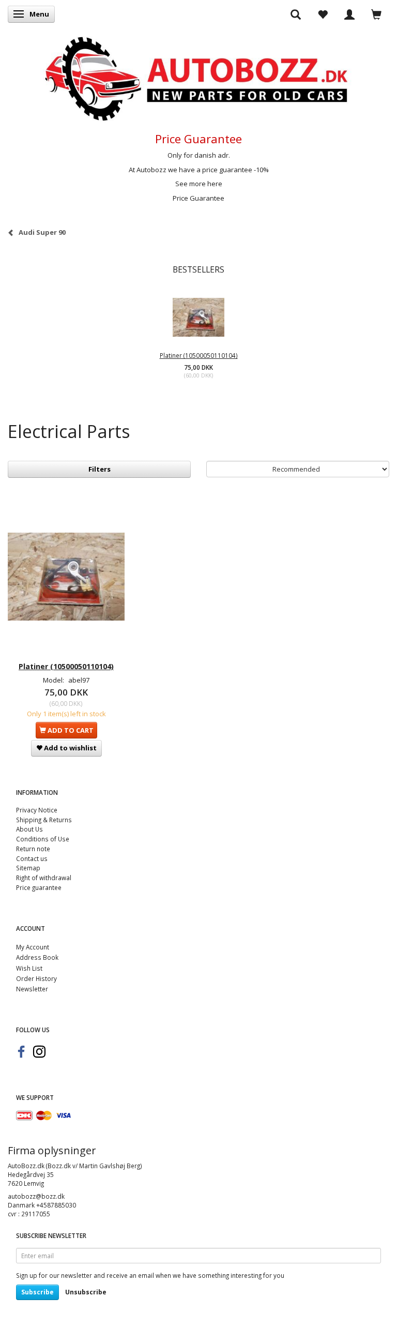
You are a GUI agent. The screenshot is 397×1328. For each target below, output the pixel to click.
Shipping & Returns (44, 820)
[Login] (349, 14)
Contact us (32, 858)
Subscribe (37, 1292)
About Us (29, 829)
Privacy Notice (36, 810)
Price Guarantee (198, 198)
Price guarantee (39, 887)
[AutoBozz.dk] (198, 76)
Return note (33, 848)
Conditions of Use (42, 839)
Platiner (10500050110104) (199, 355)
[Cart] (376, 14)
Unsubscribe (85, 1292)
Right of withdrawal (43, 877)
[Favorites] (322, 14)
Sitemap (28, 868)
